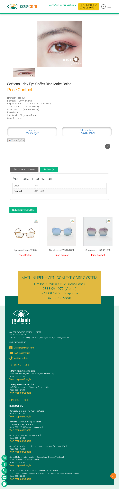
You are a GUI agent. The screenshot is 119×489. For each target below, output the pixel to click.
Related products (23, 210)
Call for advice (87, 132)
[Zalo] (4, 477)
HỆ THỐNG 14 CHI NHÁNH (62, 5)
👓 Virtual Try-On (16, 140)
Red (36, 185)
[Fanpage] (4, 464)
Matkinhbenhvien (22, 353)
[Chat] (4, 484)
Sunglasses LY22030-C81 (61, 250)
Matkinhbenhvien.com (24, 348)
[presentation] (12, 245)
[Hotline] (4, 471)
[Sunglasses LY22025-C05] (98, 231)
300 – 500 (39, 191)
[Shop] (4, 458)
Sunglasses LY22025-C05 (97, 250)
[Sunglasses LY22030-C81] (62, 231)
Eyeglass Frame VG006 (25, 250)
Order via (32, 132)
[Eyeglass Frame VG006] (25, 231)
